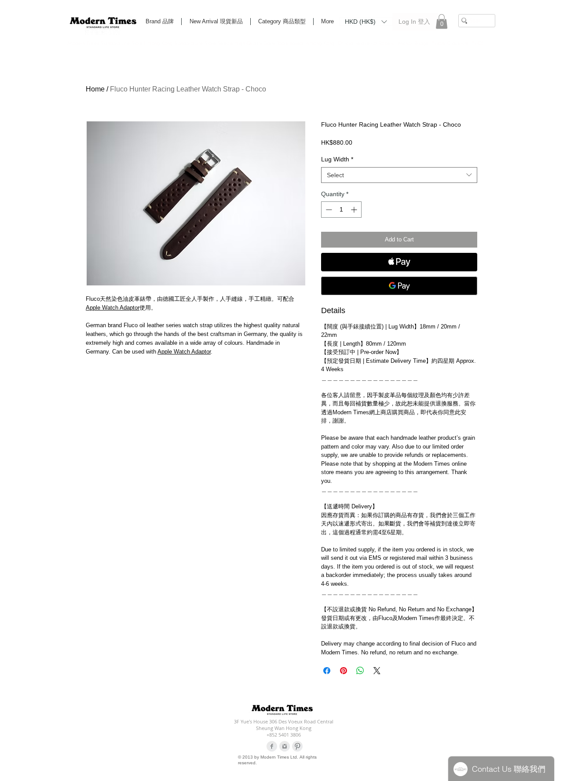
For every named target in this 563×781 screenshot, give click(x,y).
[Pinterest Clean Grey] (297, 746)
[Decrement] (327, 209)
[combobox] (399, 175)
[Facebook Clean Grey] (272, 746)
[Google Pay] (399, 286)
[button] (365, 21)
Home (95, 89)
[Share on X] (377, 670)
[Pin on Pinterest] (343, 670)
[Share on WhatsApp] (360, 670)
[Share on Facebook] (327, 670)
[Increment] (354, 209)
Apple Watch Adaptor (112, 307)
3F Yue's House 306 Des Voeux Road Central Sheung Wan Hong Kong (283, 724)
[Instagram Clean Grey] (284, 746)
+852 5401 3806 (284, 734)
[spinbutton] (341, 209)
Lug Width (337, 159)
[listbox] (365, 22)
